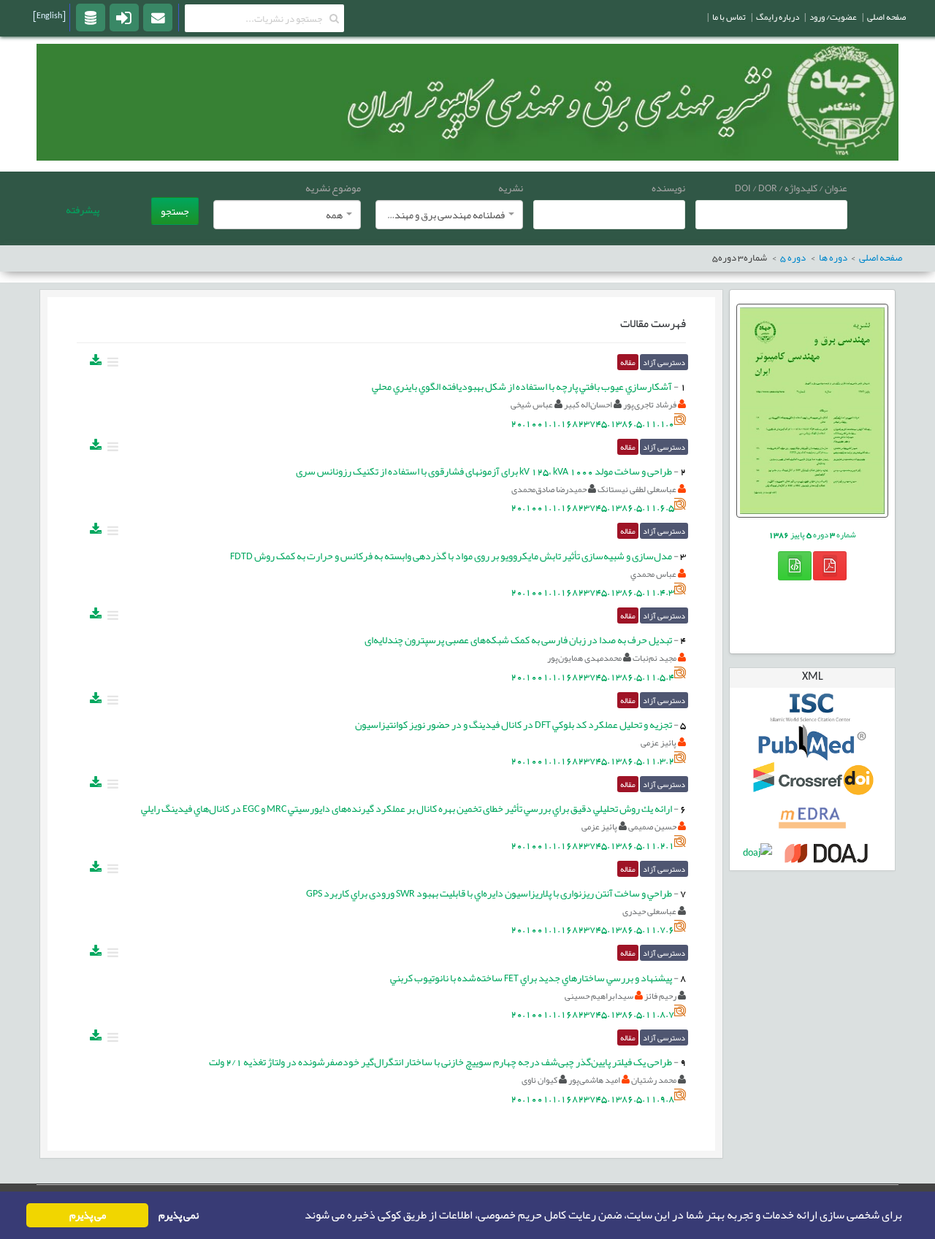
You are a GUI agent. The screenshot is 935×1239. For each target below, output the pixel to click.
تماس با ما (729, 17)
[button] (300, 1215)
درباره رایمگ (777, 17)
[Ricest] (90, 17)
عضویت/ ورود (833, 17)
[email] (157, 17)
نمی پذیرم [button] (179, 1215)
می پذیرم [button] (87, 1215)
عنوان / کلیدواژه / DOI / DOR (791, 187)
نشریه (510, 187)
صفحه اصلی (886, 17)
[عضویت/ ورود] (124, 17)
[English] (49, 15)
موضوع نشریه (333, 187)
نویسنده (668, 187)
